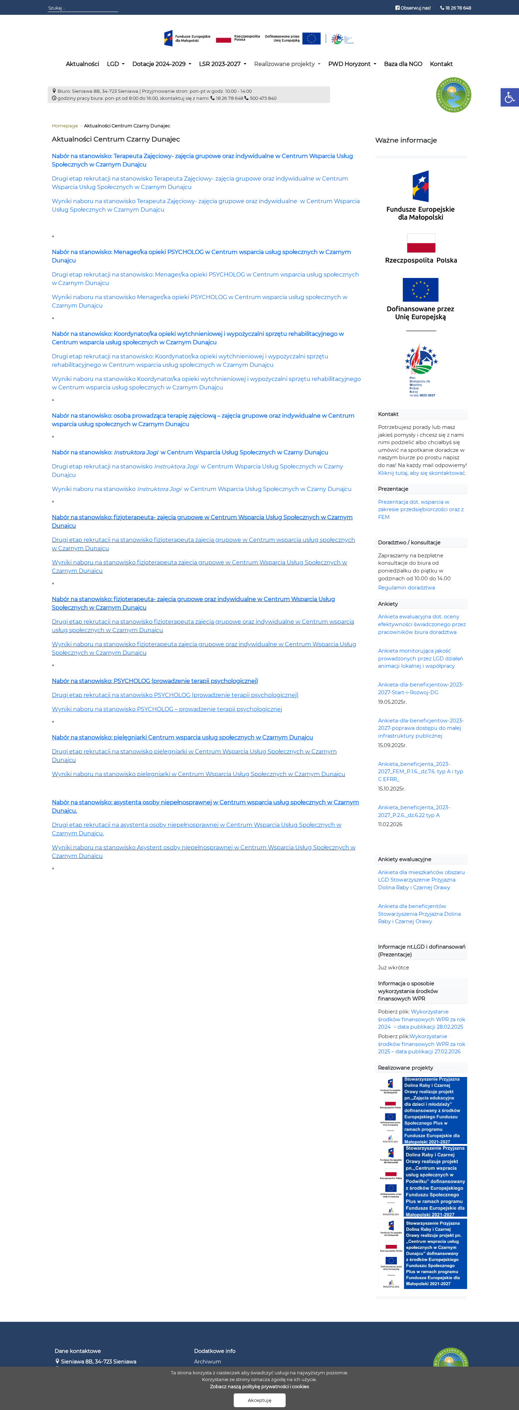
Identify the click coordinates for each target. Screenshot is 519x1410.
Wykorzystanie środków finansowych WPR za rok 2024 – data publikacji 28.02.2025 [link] (421, 1019)
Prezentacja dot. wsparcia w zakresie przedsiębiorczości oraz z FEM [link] (421, 509)
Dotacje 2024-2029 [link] (159, 64)
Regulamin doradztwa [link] (406, 588)
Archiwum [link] (207, 1361)
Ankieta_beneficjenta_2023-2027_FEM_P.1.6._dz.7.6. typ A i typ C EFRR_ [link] (420, 771)
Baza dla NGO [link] (403, 64)
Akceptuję (260, 1400)
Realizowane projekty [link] (285, 64)
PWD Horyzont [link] (350, 64)
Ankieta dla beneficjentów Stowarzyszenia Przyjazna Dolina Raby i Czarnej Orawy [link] (419, 914)
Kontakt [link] (441, 64)
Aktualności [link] (82, 64)
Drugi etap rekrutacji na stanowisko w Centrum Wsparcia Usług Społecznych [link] (184, 466)
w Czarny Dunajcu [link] (326, 489)
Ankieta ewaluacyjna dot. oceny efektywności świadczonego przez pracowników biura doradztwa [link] (422, 624)
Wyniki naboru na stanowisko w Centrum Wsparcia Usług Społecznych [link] (176, 489)
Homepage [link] (65, 125)
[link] (510, 97)
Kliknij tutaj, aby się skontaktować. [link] (422, 473)
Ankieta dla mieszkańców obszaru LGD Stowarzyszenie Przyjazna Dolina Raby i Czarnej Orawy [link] (421, 880)
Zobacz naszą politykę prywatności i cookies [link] (259, 1386)
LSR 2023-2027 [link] (220, 64)
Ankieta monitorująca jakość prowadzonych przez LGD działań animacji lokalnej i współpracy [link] (420, 658)
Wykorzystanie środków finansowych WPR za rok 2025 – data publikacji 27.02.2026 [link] (421, 1044)
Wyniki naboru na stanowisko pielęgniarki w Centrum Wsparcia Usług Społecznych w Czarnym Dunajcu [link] (198, 774)
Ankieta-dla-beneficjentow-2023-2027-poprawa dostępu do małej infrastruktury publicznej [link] (421, 728)
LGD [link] (113, 64)
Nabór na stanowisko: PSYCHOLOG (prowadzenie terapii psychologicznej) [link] (155, 681)
